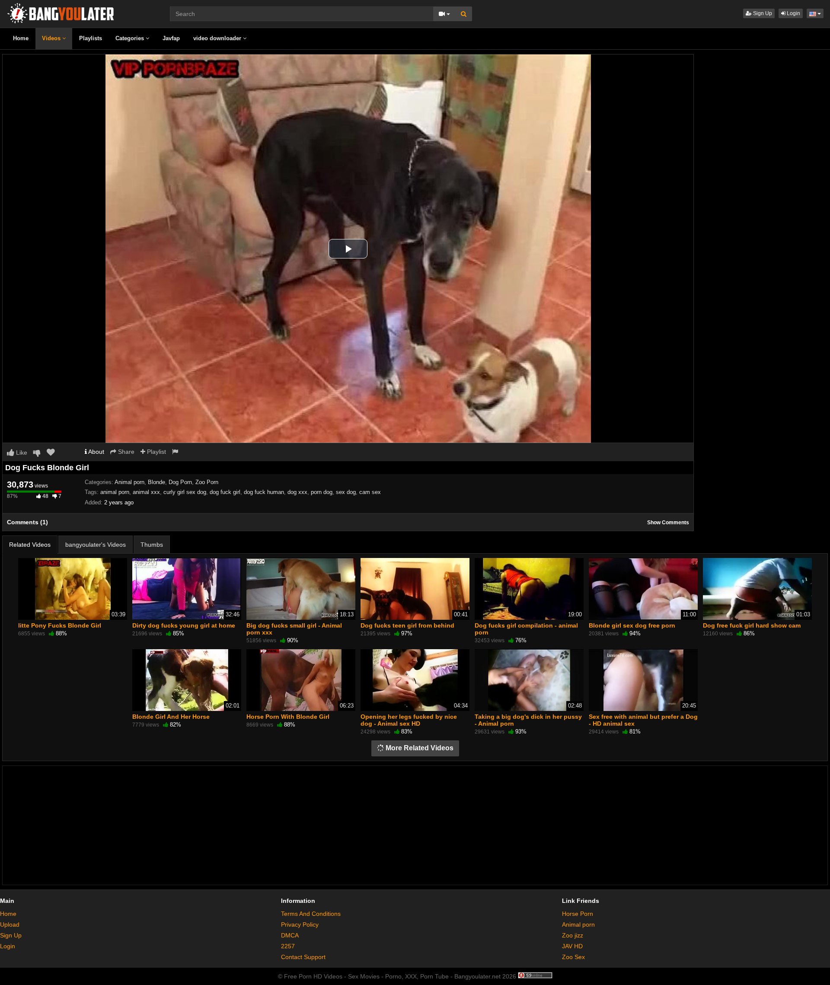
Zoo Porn (206, 482)
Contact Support (303, 956)
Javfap (171, 38)
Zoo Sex (573, 956)
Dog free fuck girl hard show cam (752, 625)
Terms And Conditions (311, 913)
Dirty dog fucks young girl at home (183, 625)
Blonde (156, 482)
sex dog (346, 492)
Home (21, 38)
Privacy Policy (300, 924)
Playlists (90, 38)
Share (125, 451)
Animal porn (129, 482)
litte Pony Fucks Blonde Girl (59, 625)
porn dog (321, 492)
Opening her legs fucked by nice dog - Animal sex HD (409, 720)
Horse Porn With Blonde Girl (287, 716)
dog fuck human (264, 492)
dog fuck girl (225, 492)
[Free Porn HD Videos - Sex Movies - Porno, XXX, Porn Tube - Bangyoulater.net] (60, 12)
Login (792, 13)
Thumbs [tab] (151, 544)
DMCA (290, 935)
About (95, 451)
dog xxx (297, 492)
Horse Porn (577, 913)
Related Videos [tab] (30, 544)
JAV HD (572, 946)
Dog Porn (180, 482)
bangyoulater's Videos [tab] (95, 544)
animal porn (114, 492)
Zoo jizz (572, 935)
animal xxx (146, 492)
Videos (52, 38)
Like (20, 452)
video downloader (218, 38)
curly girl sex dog (184, 492)
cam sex (370, 492)
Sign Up (762, 13)
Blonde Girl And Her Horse (171, 716)
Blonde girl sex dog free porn (632, 625)
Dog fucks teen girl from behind (407, 625)
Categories (130, 38)
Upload (9, 924)
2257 (288, 946)
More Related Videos (418, 748)
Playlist (155, 451)
